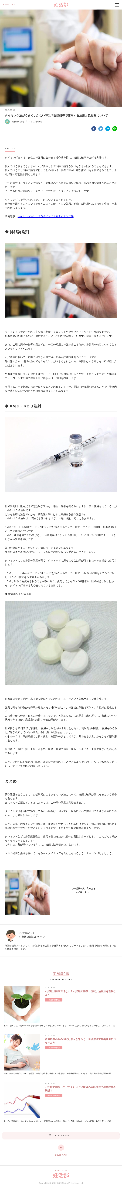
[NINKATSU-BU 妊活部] (61, 4)
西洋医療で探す (18, 122)
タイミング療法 (35, 122)
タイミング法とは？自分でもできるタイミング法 (46, 216)
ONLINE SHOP (60, 1135)
